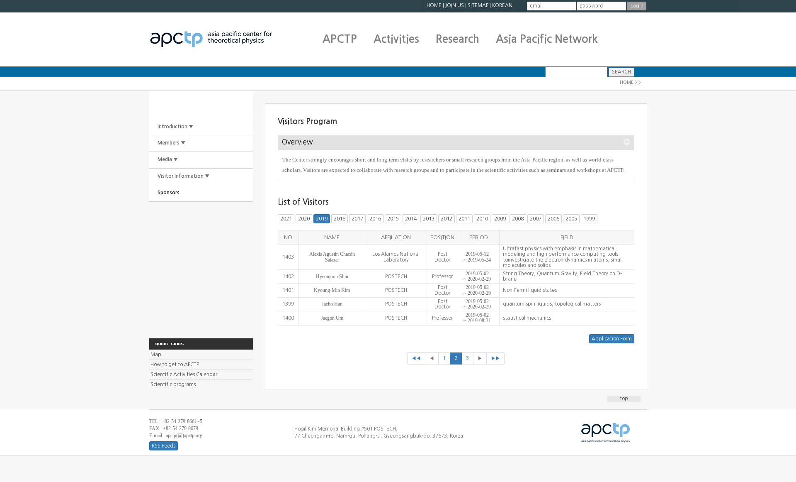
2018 (339, 218)
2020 (304, 218)
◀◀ (416, 358)
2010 (482, 218)
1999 (589, 218)
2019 (322, 218)
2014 (411, 218)
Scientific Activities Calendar (183, 374)
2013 (428, 218)
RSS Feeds (163, 445)
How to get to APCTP (174, 364)
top (624, 398)
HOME (434, 5)
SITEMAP (478, 5)
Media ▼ (168, 159)
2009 (500, 218)
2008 (518, 218)
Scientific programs (173, 384)
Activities (396, 39)
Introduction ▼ (175, 126)
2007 (535, 218)
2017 (357, 218)
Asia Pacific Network (547, 39)
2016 (375, 218)
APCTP (340, 39)
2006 (553, 218)
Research (457, 39)
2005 (571, 218)
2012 (446, 218)
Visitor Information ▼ (183, 176)
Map (155, 354)
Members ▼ (171, 142)
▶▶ (495, 358)
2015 (393, 218)
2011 (464, 218)
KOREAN (502, 5)
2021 (286, 218)
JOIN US (454, 5)
